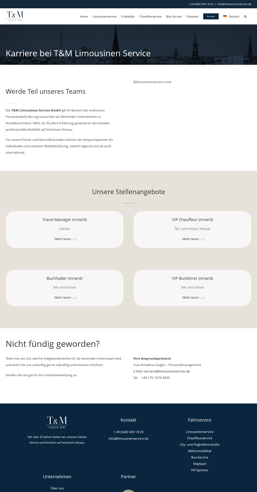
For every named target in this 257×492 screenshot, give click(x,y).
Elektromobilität (199, 451)
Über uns (57, 488)
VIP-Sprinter (199, 470)
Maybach (199, 463)
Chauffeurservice (199, 438)
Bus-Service (199, 457)
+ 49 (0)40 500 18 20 (201, 4)
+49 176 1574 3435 (155, 377)
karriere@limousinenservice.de (167, 371)
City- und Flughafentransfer (200, 444)
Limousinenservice (200, 431)
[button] (245, 16)
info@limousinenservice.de (234, 4)
